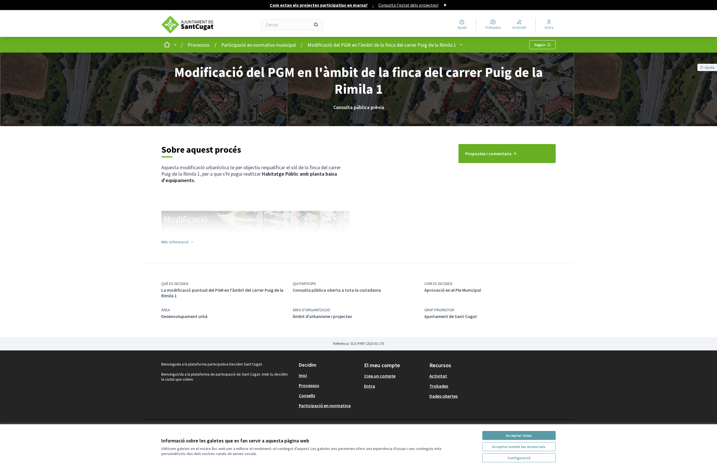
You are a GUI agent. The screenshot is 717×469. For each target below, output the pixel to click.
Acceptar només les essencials (519, 446)
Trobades (438, 386)
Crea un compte (379, 376)
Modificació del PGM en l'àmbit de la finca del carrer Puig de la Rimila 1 (382, 45)
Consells (307, 395)
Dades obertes (443, 396)
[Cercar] (315, 24)
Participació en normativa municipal (258, 45)
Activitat (438, 376)
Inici (303, 375)
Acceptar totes (519, 435)
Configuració (519, 457)
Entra (369, 386)
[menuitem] (507, 153)
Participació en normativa (325, 405)
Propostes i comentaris (488, 153)
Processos (198, 45)
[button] (177, 241)
